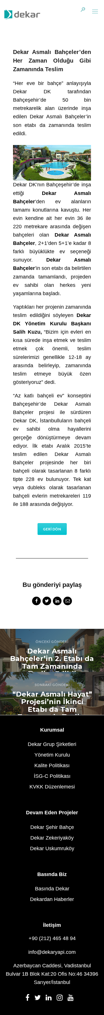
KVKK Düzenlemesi (52, 787)
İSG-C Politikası (52, 776)
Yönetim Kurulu (52, 755)
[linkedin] (57, 602)
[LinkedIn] (50, 999)
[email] (67, 602)
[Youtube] (72, 999)
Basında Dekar (52, 889)
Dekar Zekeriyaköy (52, 838)
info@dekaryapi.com (52, 952)
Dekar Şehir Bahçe (52, 827)
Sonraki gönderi (52, 685)
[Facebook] (29, 999)
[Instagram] (61, 999)
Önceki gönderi (52, 641)
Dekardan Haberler (52, 899)
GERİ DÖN (52, 529)
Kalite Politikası (52, 765)
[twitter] (47, 602)
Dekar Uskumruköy (52, 848)
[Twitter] (39, 999)
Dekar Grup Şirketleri (52, 744)
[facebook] (36, 602)
